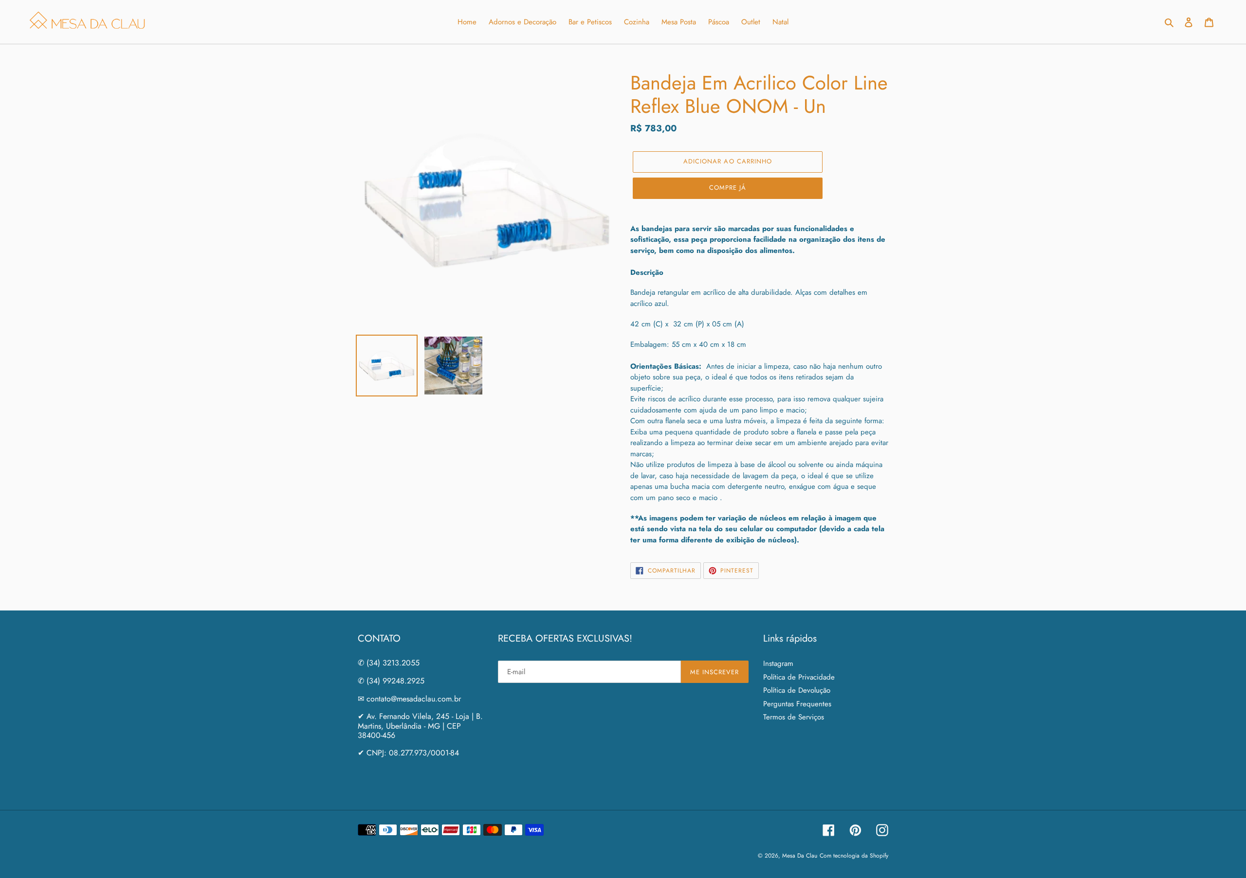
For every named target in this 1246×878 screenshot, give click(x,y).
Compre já (727, 187)
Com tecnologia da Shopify (854, 855)
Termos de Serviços (793, 717)
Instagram (778, 663)
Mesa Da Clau (799, 855)
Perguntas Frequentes (797, 704)
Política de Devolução (796, 690)
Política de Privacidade (799, 677)
